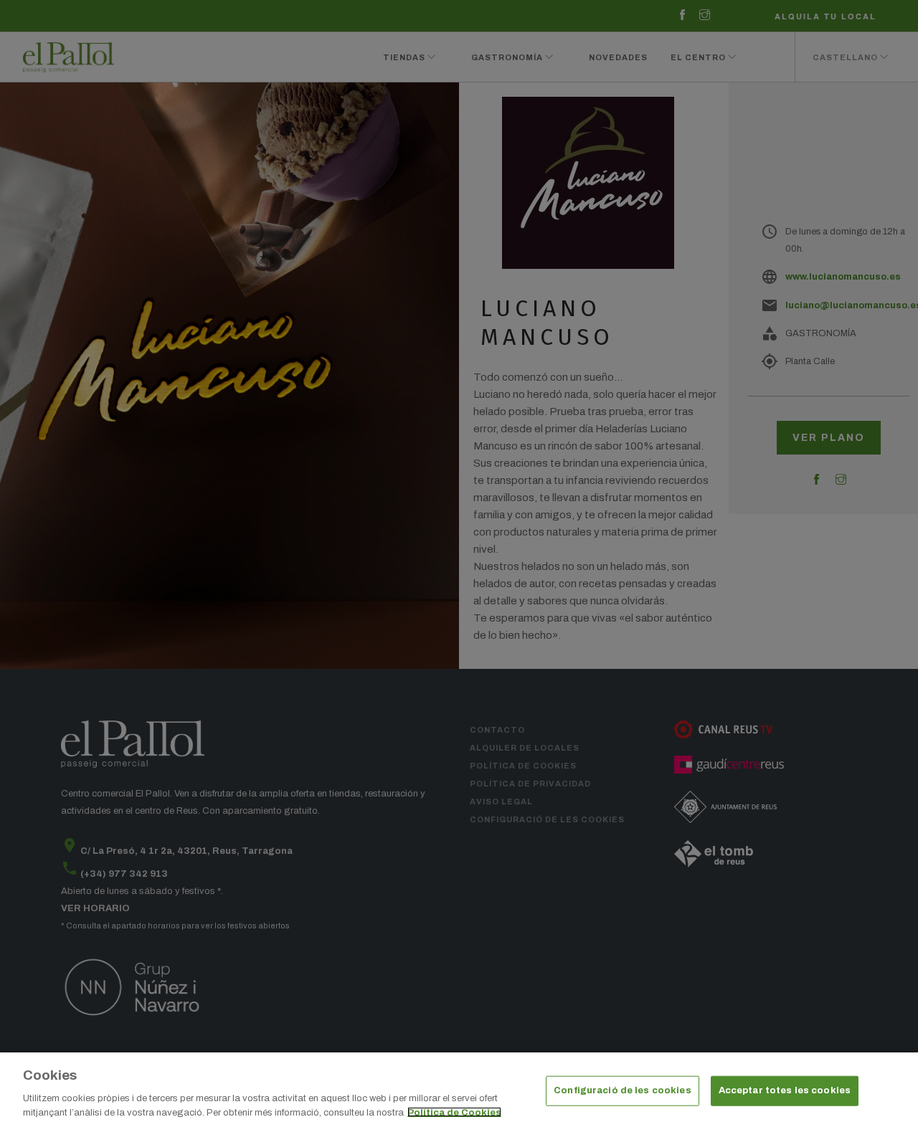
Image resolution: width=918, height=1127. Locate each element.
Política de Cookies (454, 1112)
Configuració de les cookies (622, 1090)
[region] (459, 1089)
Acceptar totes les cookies (785, 1090)
